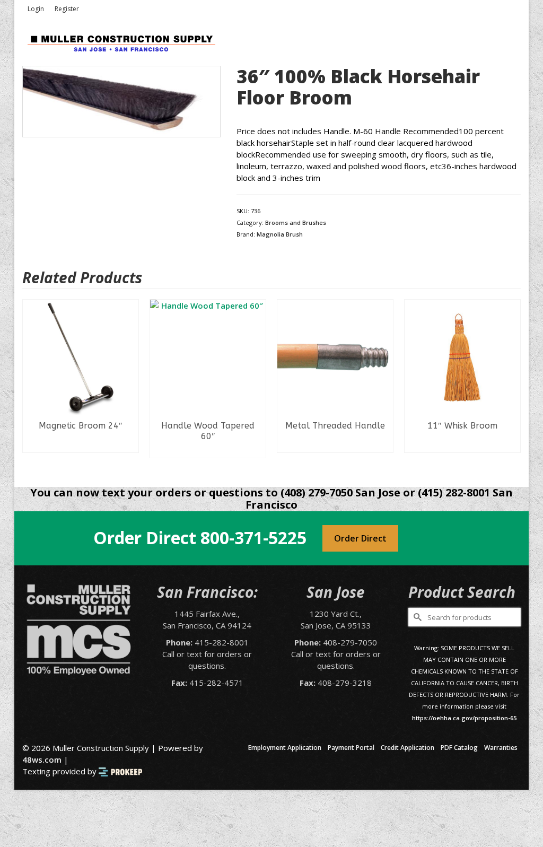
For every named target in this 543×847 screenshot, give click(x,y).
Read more (80, 444)
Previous (31, 385)
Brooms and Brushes (295, 222)
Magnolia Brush (280, 234)
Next (511, 385)
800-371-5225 (253, 537)
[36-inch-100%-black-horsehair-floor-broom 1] (121, 100)
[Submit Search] (416, 617)
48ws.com (42, 759)
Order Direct (360, 538)
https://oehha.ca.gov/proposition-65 (464, 718)
